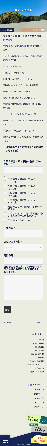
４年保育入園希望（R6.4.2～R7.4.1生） (23, 201)
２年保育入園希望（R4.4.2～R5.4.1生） (23, 187)
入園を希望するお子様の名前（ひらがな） (22, 163)
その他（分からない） (19, 220)
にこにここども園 (37, 354)
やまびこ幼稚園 (38, 343)
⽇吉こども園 (39, 350)
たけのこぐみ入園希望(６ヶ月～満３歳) (25, 207)
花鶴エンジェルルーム (36, 365)
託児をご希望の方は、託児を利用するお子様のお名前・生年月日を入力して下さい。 (22, 269)
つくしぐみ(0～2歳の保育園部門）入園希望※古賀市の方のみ (25, 214)
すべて (41, 340)
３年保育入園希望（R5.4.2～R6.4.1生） (23, 194)
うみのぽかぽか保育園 (36, 361)
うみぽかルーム (38, 368)
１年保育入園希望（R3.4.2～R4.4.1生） (23, 180)
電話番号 (9, 255)
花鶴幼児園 (40, 357)
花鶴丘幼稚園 (39, 347)
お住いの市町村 (13, 241)
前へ (9, 322)
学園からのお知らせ (37, 372)
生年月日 (9, 227)
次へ (38, 322)
